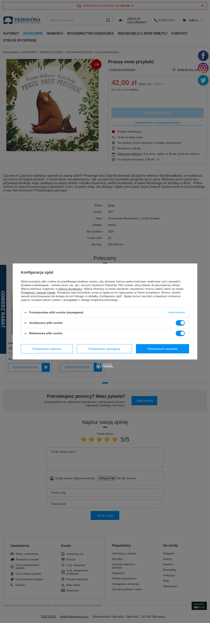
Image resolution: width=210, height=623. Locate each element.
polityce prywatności (70, 288)
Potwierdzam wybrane (47, 348)
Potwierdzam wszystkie (163, 348)
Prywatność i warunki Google (38, 292)
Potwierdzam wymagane (104, 348)
